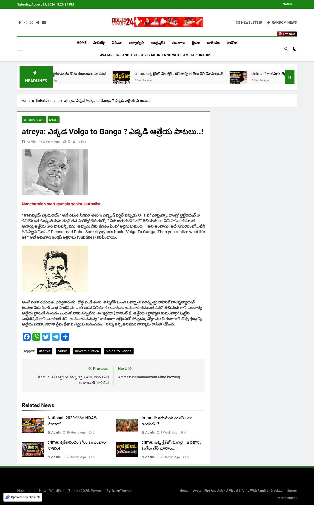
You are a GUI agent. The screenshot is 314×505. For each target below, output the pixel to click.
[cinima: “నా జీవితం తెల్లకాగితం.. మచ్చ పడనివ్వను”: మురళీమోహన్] (222, 79)
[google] (38, 23)
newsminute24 (87, 351)
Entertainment (34, 120)
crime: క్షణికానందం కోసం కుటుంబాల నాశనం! (58, 73)
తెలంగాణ (178, 43)
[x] (31, 23)
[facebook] (19, 23)
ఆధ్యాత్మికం (136, 43)
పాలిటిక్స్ (99, 43)
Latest (53, 120)
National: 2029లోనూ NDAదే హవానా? (284, 4)
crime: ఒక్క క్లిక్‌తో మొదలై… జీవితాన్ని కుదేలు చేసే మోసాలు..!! (163, 73)
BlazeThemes (122, 491)
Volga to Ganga (118, 351)
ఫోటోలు (232, 43)
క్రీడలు (196, 43)
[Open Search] (286, 49)
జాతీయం (213, 43)
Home (81, 43)
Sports (292, 491)
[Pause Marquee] (289, 77)
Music (63, 351)
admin (31, 141)
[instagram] (25, 23)
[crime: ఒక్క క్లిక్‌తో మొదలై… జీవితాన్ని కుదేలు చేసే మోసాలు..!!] (105, 79)
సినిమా (117, 43)
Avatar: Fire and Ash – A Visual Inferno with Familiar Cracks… (157, 55)
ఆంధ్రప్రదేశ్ (158, 43)
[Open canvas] (20, 49)
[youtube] (44, 23)
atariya (44, 351)
